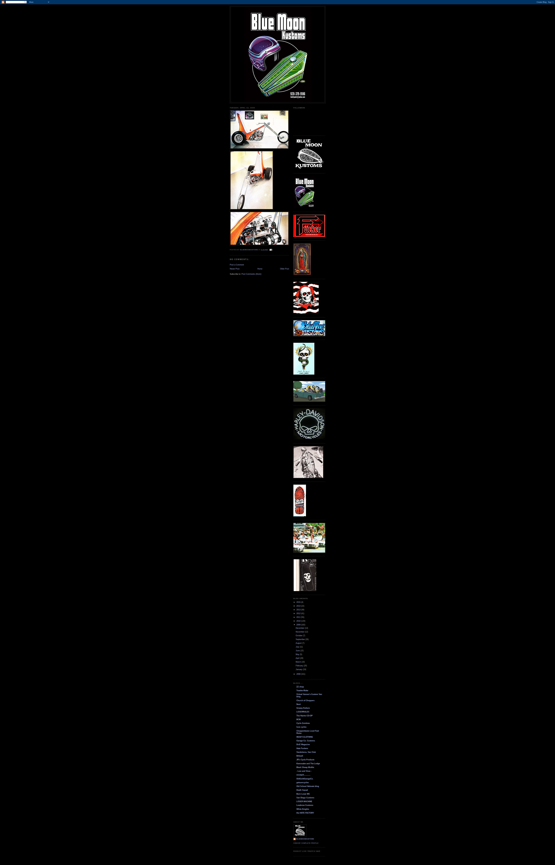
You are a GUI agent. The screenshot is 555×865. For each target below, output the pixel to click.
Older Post (284, 269)
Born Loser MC (303, 794)
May (298, 654)
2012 (298, 613)
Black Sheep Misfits (305, 767)
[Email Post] (270, 249)
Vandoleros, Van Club (306, 752)
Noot (298, 704)
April (298, 658)
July (298, 647)
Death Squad (302, 790)
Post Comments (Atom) (251, 274)
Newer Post (234, 269)
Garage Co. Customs (305, 741)
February (300, 666)
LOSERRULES (302, 712)
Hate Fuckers (302, 748)
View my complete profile (306, 843)
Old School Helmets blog (307, 786)
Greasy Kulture (303, 708)
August (299, 643)
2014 (298, 606)
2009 (298, 625)
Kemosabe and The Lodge (308, 763)
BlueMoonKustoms (305, 839)
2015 (298, 602)
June (298, 651)
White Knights (302, 809)
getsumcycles (302, 782)
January (299, 669)
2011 (298, 617)
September (300, 639)
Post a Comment (237, 265)
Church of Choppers (305, 700)
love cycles (301, 727)
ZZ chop (300, 687)
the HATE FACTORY (305, 813)
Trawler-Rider (302, 690)
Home (259, 269)
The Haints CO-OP (304, 716)
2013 (298, 610)
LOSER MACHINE (304, 801)
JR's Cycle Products (305, 760)
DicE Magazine (303, 744)
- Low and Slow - (303, 771)
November (300, 632)
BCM (298, 719)
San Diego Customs (305, 798)
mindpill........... (303, 775)
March (298, 662)
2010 (298, 621)
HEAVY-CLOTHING (304, 737)
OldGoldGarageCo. (304, 779)
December (300, 628)
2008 (298, 674)
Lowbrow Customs (304, 805)
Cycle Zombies (303, 723)
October (299, 635)
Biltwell (299, 756)
